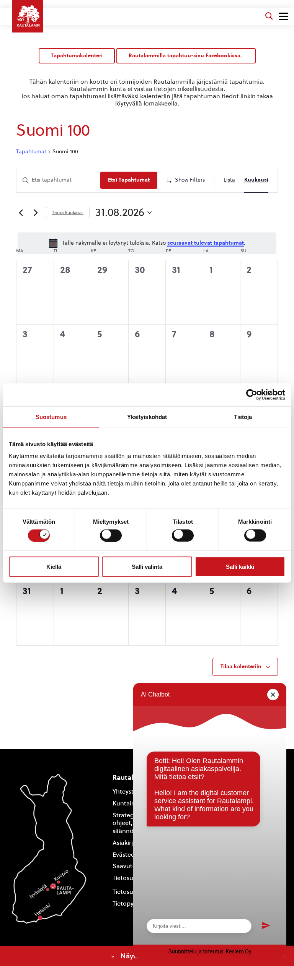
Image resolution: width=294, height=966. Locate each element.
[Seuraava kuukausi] (35, 212)
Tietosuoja (127, 878)
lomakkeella (161, 103)
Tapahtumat (31, 151)
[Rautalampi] (27, 16)
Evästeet (125, 854)
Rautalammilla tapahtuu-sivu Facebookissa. (186, 55)
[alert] (147, 243)
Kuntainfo (127, 803)
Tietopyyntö (130, 903)
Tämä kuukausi (67, 212)
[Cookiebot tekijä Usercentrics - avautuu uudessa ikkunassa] (251, 394)
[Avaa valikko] (283, 16)
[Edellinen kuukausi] (20, 212)
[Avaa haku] (269, 16)
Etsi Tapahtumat (129, 180)
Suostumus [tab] (51, 416)
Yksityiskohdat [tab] (147, 416)
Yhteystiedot (131, 791)
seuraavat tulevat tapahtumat (205, 243)
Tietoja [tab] (243, 416)
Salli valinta (147, 566)
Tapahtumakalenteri (77, 55)
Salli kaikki (240, 566)
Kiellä (53, 566)
